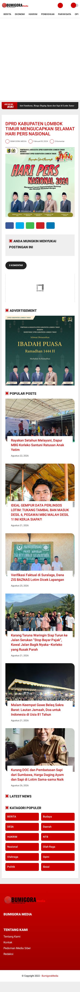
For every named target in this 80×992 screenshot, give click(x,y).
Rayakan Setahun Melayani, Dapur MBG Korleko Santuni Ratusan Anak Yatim (37, 445)
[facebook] (9, 225)
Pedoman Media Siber (17, 948)
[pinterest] (40, 225)
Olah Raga (49, 846)
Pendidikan (47, 14)
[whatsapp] (30, 225)
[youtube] (30, 921)
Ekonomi (20, 14)
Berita (7, 14)
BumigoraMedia (50, 975)
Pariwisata (64, 14)
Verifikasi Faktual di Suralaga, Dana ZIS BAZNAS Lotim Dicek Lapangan (37, 577)
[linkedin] (50, 225)
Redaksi (8, 954)
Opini (46, 856)
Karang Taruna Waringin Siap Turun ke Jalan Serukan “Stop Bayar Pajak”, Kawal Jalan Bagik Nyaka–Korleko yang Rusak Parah (39, 642)
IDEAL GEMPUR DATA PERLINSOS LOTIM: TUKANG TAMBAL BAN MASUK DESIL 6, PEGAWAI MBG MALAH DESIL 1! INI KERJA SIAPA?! (40, 512)
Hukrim (33, 14)
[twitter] (20, 225)
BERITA (11, 816)
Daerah (47, 826)
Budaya (47, 816)
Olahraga (12, 856)
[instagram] (25, 921)
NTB (45, 836)
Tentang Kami (12, 936)
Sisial (46, 866)
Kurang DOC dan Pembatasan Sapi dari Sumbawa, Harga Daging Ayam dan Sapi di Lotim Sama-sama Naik (37, 774)
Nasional (12, 846)
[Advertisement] (40, 60)
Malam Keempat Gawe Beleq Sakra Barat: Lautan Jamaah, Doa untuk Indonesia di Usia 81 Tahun (37, 709)
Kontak (8, 942)
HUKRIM (12, 836)
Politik (11, 866)
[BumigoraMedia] (16, 8)
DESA (10, 826)
